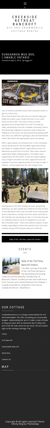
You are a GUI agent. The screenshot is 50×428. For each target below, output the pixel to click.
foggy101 (29, 60)
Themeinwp (33, 423)
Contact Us (6, 359)
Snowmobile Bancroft (10, 346)
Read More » (25, 287)
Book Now (6, 353)
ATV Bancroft (7, 340)
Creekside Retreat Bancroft (25, 20)
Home (4, 334)
